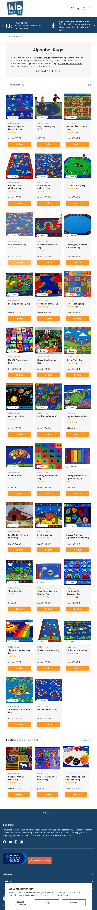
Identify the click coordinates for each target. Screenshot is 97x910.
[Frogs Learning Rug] (48, 107)
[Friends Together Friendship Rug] (19, 107)
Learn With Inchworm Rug (47, 246)
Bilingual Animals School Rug (16, 778)
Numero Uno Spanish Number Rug (47, 778)
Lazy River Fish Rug (17, 244)
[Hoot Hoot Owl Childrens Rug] (19, 166)
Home (8, 36)
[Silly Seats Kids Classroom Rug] (77, 571)
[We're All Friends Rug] (48, 690)
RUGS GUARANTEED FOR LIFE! (48, 71)
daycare (24, 66)
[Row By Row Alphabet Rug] (48, 456)
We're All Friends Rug (47, 709)
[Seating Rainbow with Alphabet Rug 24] (77, 456)
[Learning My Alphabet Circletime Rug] (77, 225)
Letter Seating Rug (75, 303)
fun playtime (37, 66)
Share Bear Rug (15, 591)
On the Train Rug (74, 360)
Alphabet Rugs (17, 36)
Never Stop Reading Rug (46, 361)
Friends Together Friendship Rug (16, 127)
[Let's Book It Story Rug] (48, 284)
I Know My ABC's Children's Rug (45, 187)
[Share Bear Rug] (19, 571)
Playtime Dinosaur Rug (77, 416)
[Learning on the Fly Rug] (19, 284)
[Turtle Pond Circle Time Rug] (19, 690)
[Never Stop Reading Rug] (48, 340)
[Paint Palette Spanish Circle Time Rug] (76, 757)
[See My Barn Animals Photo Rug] (19, 515)
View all (87, 740)
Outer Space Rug (16, 416)
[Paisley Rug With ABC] (48, 396)
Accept (47, 902)
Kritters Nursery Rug (75, 185)
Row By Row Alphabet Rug (47, 477)
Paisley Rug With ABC (47, 416)
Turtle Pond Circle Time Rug (19, 711)
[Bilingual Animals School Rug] (19, 757)
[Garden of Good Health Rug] (77, 107)
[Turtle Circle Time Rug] (77, 631)
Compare (14, 117)
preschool (15, 66)
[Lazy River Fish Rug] (19, 225)
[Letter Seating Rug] (77, 284)
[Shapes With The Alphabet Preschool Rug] (77, 515)
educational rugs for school (70, 63)
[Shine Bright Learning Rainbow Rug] (48, 571)
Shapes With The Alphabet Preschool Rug (77, 536)
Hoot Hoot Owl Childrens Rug (15, 187)
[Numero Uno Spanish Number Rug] (47, 757)
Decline (73, 902)
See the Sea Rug (44, 535)
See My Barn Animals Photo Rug (18, 536)
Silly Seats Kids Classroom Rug (73, 592)
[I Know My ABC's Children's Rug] (48, 166)
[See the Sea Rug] (48, 515)
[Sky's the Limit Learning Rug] (19, 631)
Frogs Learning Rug (46, 126)
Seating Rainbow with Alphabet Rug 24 (76, 477)
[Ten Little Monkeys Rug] (48, 631)
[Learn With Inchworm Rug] (48, 225)
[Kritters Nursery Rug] (77, 166)
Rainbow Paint (15, 475)
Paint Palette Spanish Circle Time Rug (75, 778)
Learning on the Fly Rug (19, 303)
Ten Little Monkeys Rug (48, 650)
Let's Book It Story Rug (47, 303)
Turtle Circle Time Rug (76, 650)
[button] (84, 8)
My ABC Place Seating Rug (18, 361)
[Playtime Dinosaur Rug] (77, 396)
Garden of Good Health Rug (77, 127)
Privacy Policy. (62, 895)
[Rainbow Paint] (19, 456)
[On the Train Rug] (77, 340)
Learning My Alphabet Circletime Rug (76, 246)
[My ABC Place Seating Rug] (19, 340)
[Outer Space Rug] (19, 396)
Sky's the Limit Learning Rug (19, 651)
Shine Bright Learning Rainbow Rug (47, 592)
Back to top (47, 813)
